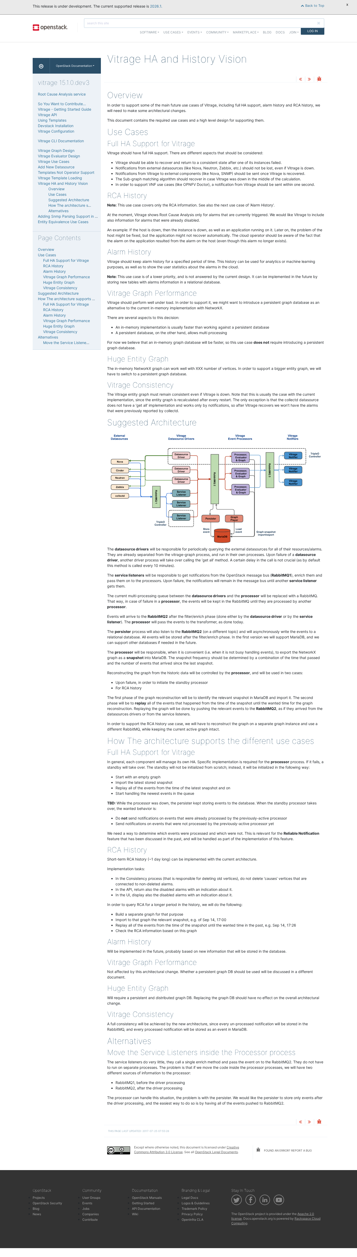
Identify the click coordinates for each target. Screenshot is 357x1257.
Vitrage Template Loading (60, 178)
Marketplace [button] (244, 32)
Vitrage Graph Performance (66, 277)
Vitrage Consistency (60, 288)
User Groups (91, 1198)
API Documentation (146, 1209)
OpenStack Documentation (74, 66)
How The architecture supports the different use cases (84, 299)
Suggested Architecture (68, 200)
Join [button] (292, 32)
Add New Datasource (56, 167)
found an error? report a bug (287, 1150)
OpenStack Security (47, 1203)
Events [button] (193, 32)
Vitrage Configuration (56, 131)
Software (148, 32)
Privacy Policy (192, 1214)
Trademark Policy (194, 1209)
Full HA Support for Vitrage (66, 260)
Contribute (90, 1220)
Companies (90, 1214)
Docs (280, 32)
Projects (39, 1198)
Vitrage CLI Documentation (61, 141)
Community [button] (216, 32)
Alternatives (58, 211)
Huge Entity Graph (58, 282)
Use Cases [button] (172, 32)
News (37, 1214)
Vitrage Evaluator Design (59, 156)
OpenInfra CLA (192, 1220)
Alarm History (54, 271)
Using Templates (52, 120)
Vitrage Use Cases (53, 161)
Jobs (85, 1209)
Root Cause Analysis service (62, 94)
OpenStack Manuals (147, 1198)
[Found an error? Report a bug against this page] (319, 79)
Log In (312, 31)
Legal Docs (190, 1198)
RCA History (53, 266)
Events (87, 1203)
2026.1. (156, 6)
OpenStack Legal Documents (216, 1152)
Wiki (135, 1214)
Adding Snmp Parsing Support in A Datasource (78, 216)
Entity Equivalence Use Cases (63, 222)
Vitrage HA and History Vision (63, 183)
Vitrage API (47, 114)
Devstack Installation (55, 125)
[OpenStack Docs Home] (41, 66)
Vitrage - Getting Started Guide (64, 109)
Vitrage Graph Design (56, 150)
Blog (267, 32)
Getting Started (143, 1203)
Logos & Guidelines (196, 1203)
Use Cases (57, 194)
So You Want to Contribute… (62, 104)
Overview (56, 189)
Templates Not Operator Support (66, 172)
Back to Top (314, 6)
